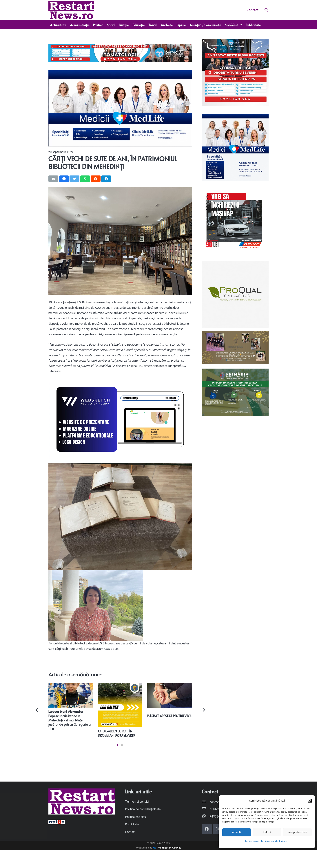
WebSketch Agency (169, 848)
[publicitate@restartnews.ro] (206, 809)
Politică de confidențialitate (274, 841)
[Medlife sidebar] (235, 147)
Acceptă (236, 832)
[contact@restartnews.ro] (206, 802)
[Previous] (37, 710)
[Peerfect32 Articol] (120, 53)
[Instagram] (218, 829)
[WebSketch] (120, 419)
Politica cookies (252, 841)
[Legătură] (71, 10)
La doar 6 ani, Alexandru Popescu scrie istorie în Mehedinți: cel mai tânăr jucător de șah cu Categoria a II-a (69, 720)
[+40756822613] (206, 816)
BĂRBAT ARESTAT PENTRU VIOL (169, 715)
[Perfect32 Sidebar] (235, 72)
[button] (309, 801)
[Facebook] (207, 829)
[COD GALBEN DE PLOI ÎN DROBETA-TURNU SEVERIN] (120, 685)
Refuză (267, 832)
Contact (130, 832)
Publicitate (132, 824)
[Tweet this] (74, 178)
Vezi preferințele (297, 832)
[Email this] (53, 178)
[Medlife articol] (120, 108)
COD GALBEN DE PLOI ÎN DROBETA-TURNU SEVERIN (116, 733)
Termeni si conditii (137, 801)
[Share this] (64, 178)
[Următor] (203, 710)
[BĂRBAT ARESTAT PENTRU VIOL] (169, 685)
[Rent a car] (235, 221)
